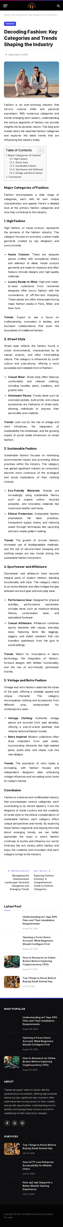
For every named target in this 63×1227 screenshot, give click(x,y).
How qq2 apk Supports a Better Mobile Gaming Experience (37, 1186)
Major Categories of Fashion (24, 155)
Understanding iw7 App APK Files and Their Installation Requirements (40, 920)
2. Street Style (20, 162)
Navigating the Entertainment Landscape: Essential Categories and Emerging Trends (17, 882)
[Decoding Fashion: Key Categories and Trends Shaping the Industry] (31, 79)
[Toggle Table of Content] (39, 150)
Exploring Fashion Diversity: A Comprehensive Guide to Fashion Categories (44, 882)
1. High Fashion (19, 159)
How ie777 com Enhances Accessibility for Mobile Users (38, 1165)
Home (6, 15)
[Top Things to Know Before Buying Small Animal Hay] (12, 982)
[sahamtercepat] (31, 5)
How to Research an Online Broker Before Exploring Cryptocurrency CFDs (39, 961)
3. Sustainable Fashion (24, 166)
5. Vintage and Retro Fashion (27, 173)
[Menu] (5, 5)
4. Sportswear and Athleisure (28, 169)
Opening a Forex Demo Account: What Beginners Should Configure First (38, 941)
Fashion (10, 24)
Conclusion (14, 176)
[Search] (58, 5)
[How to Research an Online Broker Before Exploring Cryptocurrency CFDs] (12, 962)
